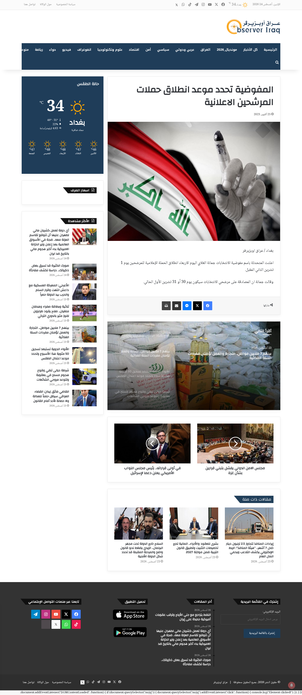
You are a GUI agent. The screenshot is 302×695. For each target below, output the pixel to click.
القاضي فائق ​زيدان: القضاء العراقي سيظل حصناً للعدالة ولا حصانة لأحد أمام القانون (51, 396)
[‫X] (197, 305)
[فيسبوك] (207, 305)
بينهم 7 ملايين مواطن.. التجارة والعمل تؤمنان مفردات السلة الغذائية (49, 332)
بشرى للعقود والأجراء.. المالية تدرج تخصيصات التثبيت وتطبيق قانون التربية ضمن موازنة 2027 (195, 548)
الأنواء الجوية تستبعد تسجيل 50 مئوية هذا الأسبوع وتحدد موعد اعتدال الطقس (227, 356)
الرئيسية (270, 50)
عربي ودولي (184, 50)
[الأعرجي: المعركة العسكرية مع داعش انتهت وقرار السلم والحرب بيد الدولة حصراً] (84, 291)
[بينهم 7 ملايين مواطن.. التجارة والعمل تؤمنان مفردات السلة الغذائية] (84, 334)
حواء (52, 50)
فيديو (66, 50)
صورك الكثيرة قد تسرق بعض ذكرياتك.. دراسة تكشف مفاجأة (49, 268)
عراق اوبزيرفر (220, 682)
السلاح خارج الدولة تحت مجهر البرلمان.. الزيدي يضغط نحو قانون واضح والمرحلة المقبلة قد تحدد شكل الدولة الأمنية (141, 550)
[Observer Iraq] (253, 26)
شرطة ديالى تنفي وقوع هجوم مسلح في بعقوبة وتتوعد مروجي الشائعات (52, 375)
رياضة (39, 50)
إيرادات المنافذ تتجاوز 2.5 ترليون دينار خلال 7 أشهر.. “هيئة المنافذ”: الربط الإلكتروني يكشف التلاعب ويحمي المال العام (249, 550)
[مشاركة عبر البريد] (176, 305)
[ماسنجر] (187, 305)
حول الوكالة (46, 4)
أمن (148, 50)
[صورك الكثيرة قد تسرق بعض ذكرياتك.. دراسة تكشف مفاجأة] (84, 272)
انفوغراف (84, 50)
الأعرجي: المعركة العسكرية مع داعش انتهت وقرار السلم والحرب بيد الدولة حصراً (49, 290)
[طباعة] (166, 305)
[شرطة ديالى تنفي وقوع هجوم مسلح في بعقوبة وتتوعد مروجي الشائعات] (84, 376)
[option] (193, 365)
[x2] (176, 4)
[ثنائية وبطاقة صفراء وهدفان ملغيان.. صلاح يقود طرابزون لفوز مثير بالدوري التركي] (84, 313)
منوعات (23, 50)
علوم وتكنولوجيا (109, 50)
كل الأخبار (250, 50)
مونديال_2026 (227, 50)
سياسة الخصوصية (65, 4)
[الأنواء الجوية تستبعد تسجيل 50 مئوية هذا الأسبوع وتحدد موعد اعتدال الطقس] (193, 365)
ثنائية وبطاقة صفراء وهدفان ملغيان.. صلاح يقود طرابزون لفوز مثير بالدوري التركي (50, 311)
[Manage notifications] (291, 685)
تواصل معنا (29, 4)
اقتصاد (134, 50)
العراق (205, 50)
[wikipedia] (170, 4)
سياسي (163, 50)
